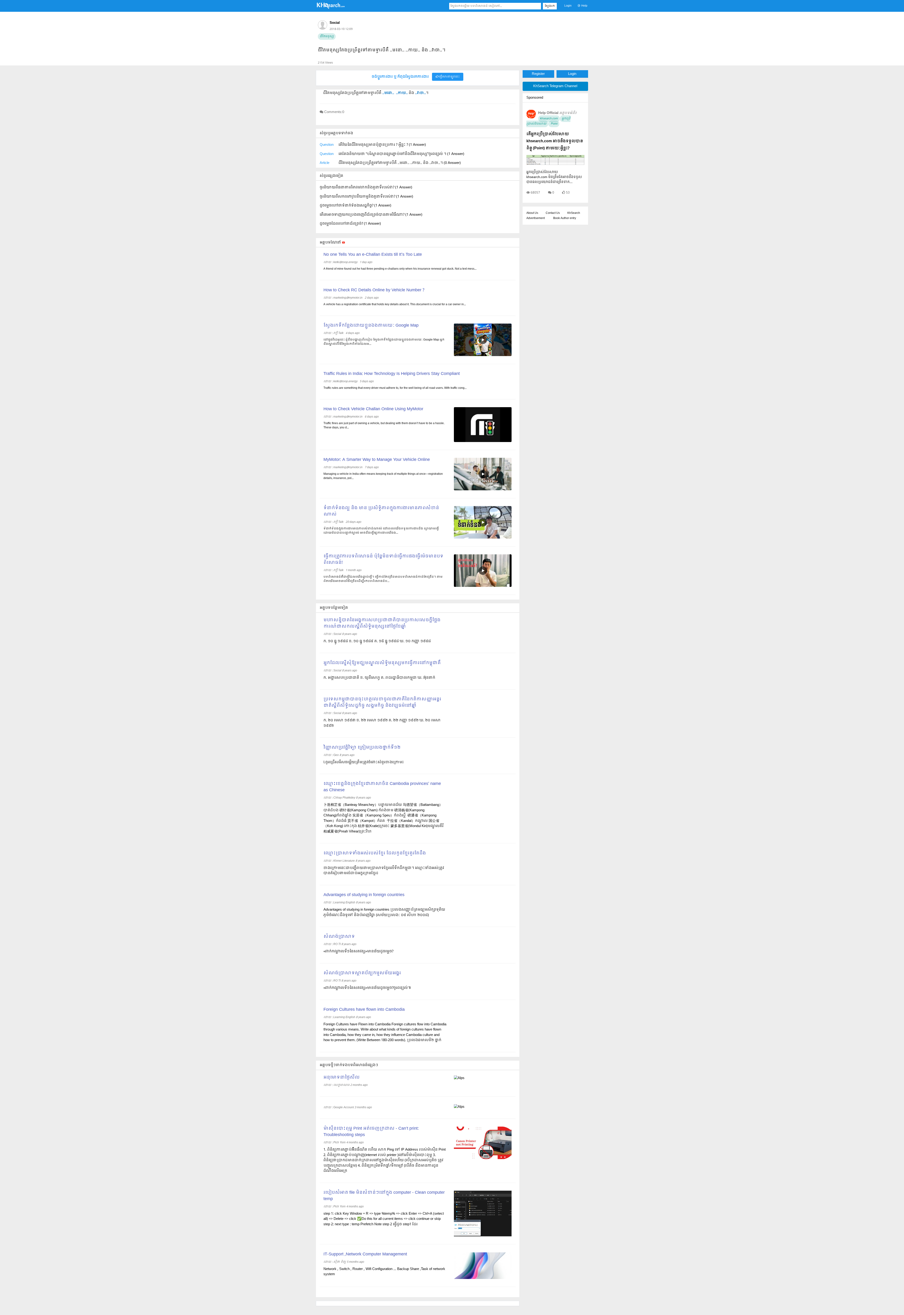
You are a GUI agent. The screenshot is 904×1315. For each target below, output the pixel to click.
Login (568, 6)
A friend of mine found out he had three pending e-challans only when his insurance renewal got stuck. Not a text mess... (399, 269)
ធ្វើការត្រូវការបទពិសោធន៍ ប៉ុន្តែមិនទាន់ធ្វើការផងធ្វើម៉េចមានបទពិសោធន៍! (383, 559)
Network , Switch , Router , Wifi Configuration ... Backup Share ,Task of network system (384, 1272)
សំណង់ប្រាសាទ (339, 936)
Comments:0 (334, 112)
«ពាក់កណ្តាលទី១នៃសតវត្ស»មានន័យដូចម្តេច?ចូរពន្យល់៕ (367, 988)
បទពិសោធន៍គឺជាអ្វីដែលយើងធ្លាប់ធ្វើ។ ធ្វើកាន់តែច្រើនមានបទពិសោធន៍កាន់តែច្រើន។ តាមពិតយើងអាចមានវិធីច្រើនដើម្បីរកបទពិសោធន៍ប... (383, 579)
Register (538, 74)
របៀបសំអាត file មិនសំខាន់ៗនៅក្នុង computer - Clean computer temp (384, 1196)
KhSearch (573, 213)
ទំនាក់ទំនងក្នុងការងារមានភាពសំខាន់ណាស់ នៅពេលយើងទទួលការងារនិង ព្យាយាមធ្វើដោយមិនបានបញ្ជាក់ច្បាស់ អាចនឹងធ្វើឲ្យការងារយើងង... (381, 530)
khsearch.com (549, 118)
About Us (532, 213)
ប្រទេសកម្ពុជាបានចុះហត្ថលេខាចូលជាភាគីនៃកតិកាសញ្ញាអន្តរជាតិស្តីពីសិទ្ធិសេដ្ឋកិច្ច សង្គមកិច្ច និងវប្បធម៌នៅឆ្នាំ (382, 702)
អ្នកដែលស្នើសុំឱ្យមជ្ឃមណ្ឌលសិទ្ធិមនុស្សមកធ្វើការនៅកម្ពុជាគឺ (382, 663)
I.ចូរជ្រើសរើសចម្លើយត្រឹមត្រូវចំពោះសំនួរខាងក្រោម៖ (363, 762)
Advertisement (535, 218)
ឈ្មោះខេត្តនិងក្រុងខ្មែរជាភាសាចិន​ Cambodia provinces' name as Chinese (382, 787)
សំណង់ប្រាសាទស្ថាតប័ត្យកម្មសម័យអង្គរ (362, 973)
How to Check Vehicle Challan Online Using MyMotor (373, 409)
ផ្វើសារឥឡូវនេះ (449, 76)
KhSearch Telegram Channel (555, 86)
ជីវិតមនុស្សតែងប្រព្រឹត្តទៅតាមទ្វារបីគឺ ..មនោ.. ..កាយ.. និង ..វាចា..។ (381, 50)
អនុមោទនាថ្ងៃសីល (341, 1077)
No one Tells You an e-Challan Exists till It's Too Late (372, 254)
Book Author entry (564, 218)
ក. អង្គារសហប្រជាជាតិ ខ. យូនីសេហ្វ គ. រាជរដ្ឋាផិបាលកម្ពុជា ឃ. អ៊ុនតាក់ (379, 678)
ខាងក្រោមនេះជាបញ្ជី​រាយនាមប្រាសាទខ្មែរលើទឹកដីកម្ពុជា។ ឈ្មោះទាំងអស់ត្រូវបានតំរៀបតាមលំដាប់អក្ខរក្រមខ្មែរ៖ (383, 871)
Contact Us (553, 213)
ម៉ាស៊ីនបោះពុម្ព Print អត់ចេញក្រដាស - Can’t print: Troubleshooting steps (371, 1132)
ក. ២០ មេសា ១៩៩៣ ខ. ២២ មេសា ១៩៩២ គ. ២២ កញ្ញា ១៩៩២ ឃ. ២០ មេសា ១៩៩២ (382, 723)
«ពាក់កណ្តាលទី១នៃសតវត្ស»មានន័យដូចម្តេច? (358, 951)
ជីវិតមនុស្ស (327, 36)
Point (553, 124)
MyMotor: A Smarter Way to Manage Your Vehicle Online (376, 459)
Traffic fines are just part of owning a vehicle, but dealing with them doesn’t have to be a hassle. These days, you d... (383, 425)
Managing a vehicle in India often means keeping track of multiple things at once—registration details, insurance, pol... (383, 476)
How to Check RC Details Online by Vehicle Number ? (373, 290)
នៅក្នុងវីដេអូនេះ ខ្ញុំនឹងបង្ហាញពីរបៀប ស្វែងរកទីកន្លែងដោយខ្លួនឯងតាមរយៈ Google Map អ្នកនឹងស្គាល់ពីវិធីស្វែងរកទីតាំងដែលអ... (383, 341)
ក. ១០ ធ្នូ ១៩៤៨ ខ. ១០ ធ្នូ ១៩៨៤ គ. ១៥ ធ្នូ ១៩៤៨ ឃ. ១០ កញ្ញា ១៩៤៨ (377, 641)
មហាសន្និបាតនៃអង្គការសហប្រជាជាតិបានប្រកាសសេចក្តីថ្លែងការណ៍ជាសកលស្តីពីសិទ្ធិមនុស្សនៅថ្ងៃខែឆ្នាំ (381, 623)
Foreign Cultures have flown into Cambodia (364, 1009)
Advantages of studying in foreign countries (363, 895)
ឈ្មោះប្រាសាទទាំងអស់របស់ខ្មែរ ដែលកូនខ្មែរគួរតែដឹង (374, 853)
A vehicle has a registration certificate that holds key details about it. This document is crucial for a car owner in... (394, 304)
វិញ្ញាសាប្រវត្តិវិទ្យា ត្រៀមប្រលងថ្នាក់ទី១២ (362, 747)
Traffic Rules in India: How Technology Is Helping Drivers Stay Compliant (391, 373)
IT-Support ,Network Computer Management (365, 1254)
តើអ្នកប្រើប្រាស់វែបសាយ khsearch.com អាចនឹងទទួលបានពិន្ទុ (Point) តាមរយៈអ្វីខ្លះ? (554, 141)
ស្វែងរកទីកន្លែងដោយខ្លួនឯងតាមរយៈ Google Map (371, 325)
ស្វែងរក (550, 6)
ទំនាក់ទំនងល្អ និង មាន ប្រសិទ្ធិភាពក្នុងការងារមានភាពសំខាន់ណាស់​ (381, 511)
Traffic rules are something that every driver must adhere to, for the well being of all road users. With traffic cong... (395, 388)
